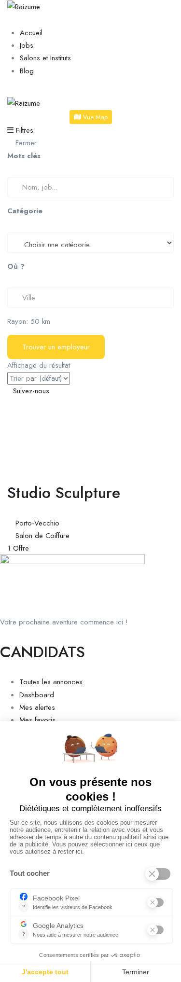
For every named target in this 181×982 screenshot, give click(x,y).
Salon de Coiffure (42, 535)
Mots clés (24, 156)
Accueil (31, 33)
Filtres (23, 130)
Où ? (16, 266)
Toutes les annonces (51, 682)
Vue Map (94, 117)
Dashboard (36, 695)
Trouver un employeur (56, 347)
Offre (18, 548)
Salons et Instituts (45, 58)
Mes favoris (37, 720)
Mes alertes (37, 707)
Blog (27, 71)
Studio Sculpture (63, 493)
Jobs (26, 45)
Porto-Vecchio (37, 523)
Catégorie (24, 211)
